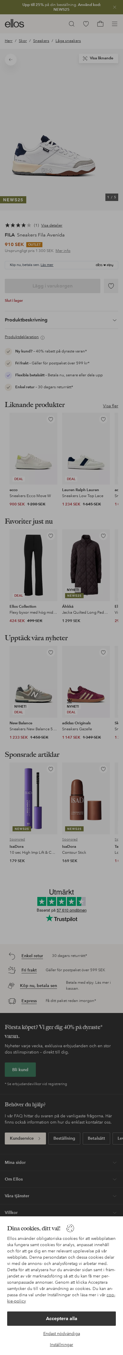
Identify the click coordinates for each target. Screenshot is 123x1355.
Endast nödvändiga (61, 1333)
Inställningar (61, 1344)
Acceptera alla (61, 1318)
